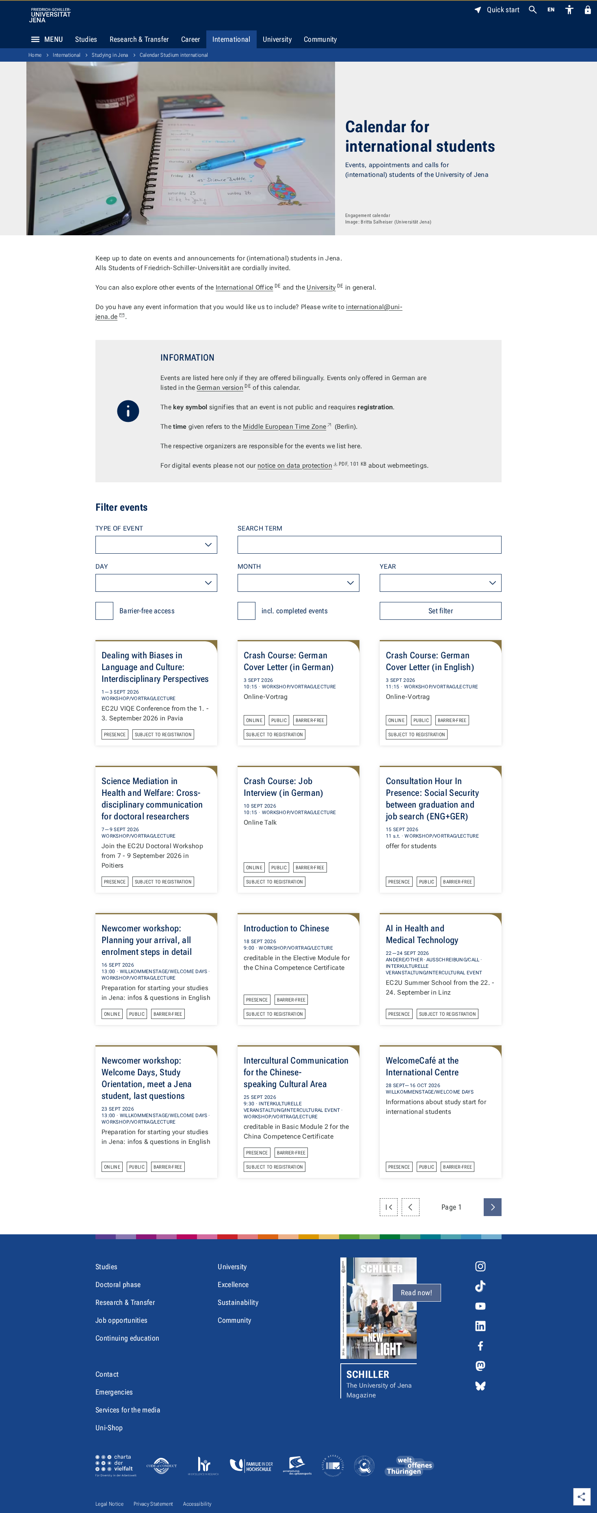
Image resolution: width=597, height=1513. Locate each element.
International (231, 39)
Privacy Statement (153, 1504)
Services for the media (127, 1410)
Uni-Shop (109, 1427)
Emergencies (114, 1392)
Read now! (417, 1292)
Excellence (233, 1284)
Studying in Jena (110, 55)
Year (388, 566)
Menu (53, 39)
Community (320, 39)
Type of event (119, 528)
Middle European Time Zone (288, 426)
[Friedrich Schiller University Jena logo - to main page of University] (50, 15)
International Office (248, 287)
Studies (86, 39)
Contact (107, 1374)
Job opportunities (121, 1320)
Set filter (440, 610)
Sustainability (238, 1302)
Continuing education (127, 1338)
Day (101, 566)
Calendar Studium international (174, 55)
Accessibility (197, 1504)
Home (34, 55)
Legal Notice (109, 1504)
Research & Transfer (139, 39)
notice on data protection (312, 465)
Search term (260, 528)
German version (224, 387)
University (277, 39)
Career (190, 39)
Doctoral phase (118, 1284)
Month (249, 566)
